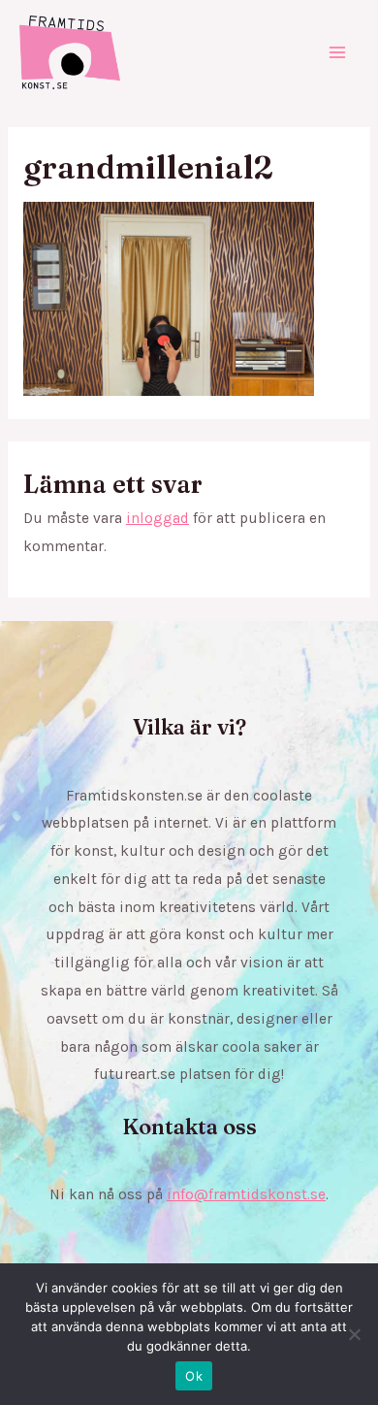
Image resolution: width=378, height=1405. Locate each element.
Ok (194, 1376)
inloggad (157, 518)
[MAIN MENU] (338, 52)
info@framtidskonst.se (246, 1194)
